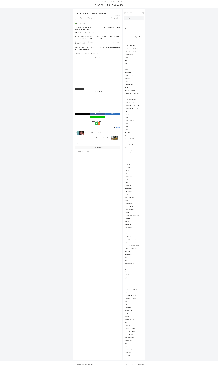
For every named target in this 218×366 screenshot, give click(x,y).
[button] (142, 13)
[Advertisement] (97, 72)
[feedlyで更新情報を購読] (96, 123)
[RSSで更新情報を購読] (99, 123)
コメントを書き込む (98, 147)
